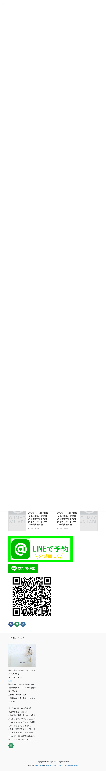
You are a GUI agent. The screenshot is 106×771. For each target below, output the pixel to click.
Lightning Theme (51, 765)
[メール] (17, 624)
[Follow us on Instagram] (23, 624)
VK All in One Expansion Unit (68, 765)
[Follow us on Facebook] (11, 624)
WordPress (39, 765)
